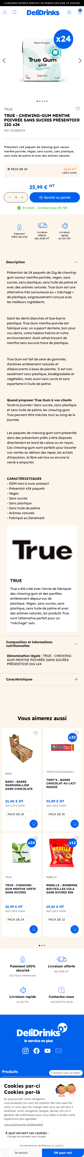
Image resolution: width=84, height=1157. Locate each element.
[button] (10, 197)
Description (15, 262)
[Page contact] (58, 1053)
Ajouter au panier (57, 197)
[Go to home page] (42, 1033)
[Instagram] (25, 1053)
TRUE (8, 109)
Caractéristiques (19, 679)
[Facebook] (36, 1053)
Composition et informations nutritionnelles (29, 644)
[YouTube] (47, 1053)
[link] (43, 12)
